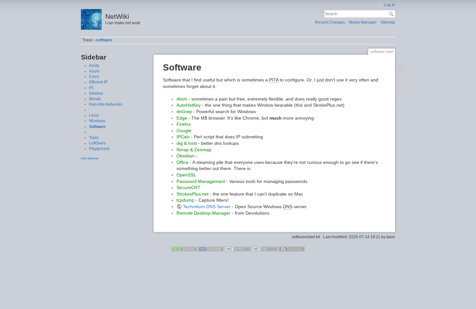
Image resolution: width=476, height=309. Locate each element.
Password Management (200, 181)
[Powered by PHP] (211, 248)
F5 (91, 88)
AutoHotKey (188, 105)
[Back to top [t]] (401, 105)
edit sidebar (89, 158)
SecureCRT (188, 187)
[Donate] (184, 248)
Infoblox (96, 93)
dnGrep (184, 111)
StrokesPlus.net (192, 194)
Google (183, 130)
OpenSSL (186, 174)
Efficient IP (98, 82)
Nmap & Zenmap (193, 149)
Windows (97, 121)
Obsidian (185, 155)
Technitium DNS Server (207, 206)
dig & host (186, 143)
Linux (94, 115)
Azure (94, 71)
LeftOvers (97, 143)
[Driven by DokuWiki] (292, 248)
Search (392, 14)
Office (182, 162)
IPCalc (183, 136)
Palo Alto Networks (105, 104)
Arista (94, 65)
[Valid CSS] (265, 248)
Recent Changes (330, 22)
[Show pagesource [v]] (401, 68)
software (104, 40)
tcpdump (185, 200)
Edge (181, 118)
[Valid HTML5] (238, 248)
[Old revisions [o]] (401, 81)
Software (97, 126)
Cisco (94, 76)
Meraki (95, 99)
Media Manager (363, 22)
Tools (93, 137)
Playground (99, 148)
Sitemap (387, 22)
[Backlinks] (401, 93)
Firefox (183, 124)
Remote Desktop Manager (203, 213)
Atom (181, 98)
